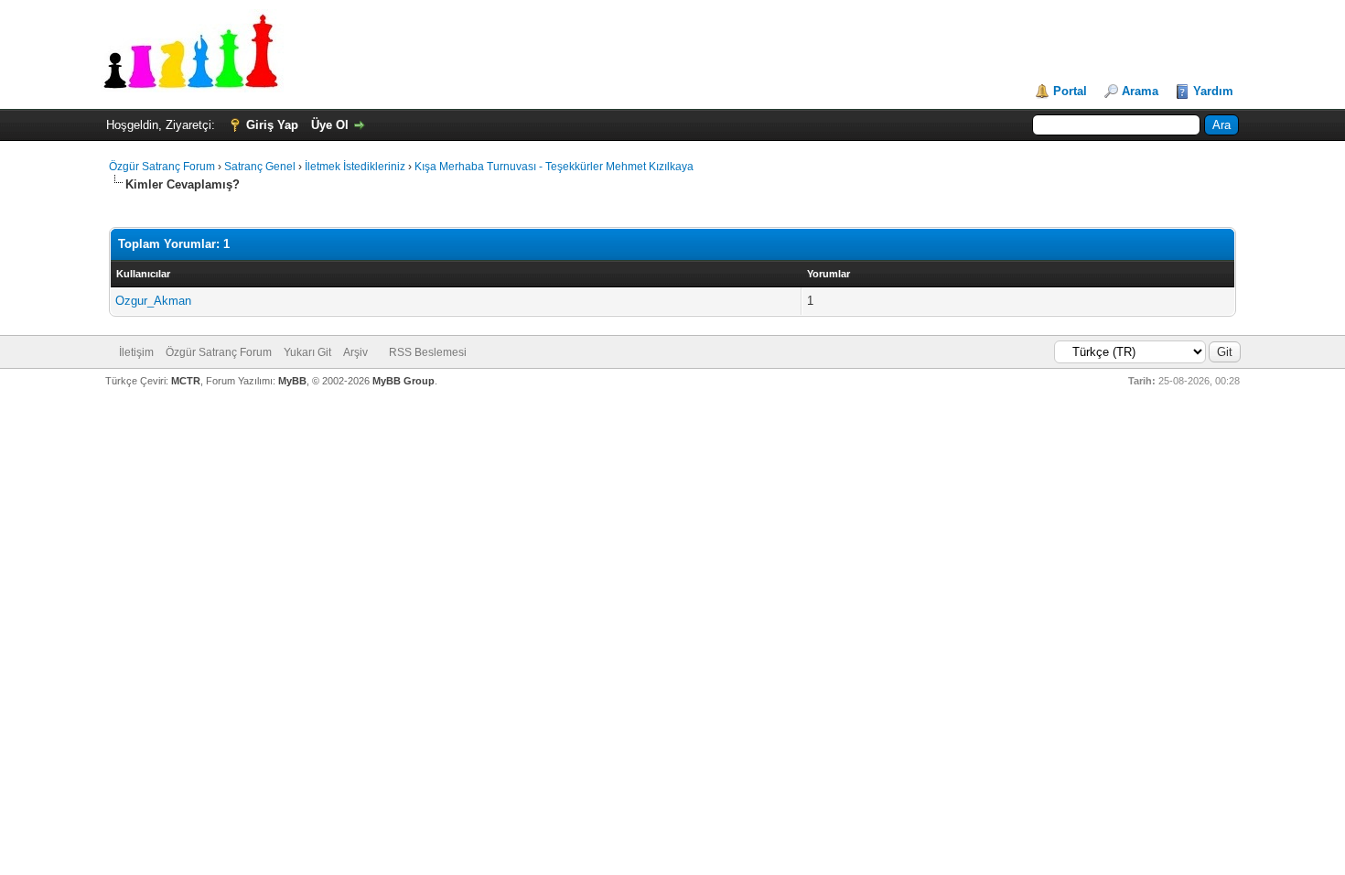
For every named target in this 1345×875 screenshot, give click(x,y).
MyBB (292, 380)
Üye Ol (330, 125)
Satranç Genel (260, 166)
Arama (1140, 91)
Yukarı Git (307, 352)
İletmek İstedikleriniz (355, 166)
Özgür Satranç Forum (162, 166)
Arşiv (355, 352)
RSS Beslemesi (428, 352)
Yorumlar (828, 273)
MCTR (185, 380)
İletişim (136, 352)
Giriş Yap (272, 125)
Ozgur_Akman (153, 301)
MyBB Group (403, 380)
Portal (1070, 91)
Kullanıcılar (143, 273)
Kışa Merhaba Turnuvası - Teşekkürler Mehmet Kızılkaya (554, 166)
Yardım (1213, 91)
